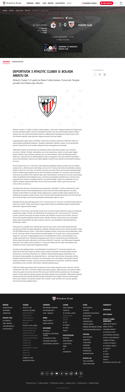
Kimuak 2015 (26, 355)
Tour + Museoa (48, 313)
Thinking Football (109, 340)
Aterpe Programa (89, 364)
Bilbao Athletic (27, 315)
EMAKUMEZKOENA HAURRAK (30, 348)
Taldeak (11, 10)
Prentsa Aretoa (88, 324)
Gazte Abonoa (67, 341)
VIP (64, 349)
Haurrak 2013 (27, 345)
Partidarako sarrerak (50, 307)
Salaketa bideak (94, 383)
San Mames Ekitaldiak (50, 341)
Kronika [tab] (6, 61)
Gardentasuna (87, 321)
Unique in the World (109, 324)
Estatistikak (87, 348)
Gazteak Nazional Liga (29, 330)
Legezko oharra (70, 383)
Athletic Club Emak (29, 310)
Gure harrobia (68, 307)
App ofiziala (107, 314)
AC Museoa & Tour (109, 332)
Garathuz (66, 310)
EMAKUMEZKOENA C (28, 320)
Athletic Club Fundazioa (111, 337)
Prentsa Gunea (31, 383)
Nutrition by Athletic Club (111, 362)
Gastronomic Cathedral (51, 343)
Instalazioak (87, 316)
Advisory (65, 317)
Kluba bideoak (7, 329)
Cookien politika (43, 383)
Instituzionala (87, 307)
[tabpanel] (62, 175)
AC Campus (66, 325)
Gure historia (87, 337)
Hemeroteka (7, 313)
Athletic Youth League (30, 325)
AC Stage (65, 328)
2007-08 (27, 10)
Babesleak (86, 318)
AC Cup (65, 322)
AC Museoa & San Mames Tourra (51, 334)
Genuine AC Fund (28, 358)
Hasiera (5, 10)
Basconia (25, 323)
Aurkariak (86, 345)
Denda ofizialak (48, 323)
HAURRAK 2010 (27, 343)
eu (115, 3)
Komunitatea (67, 352)
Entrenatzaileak (88, 353)
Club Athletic (67, 343)
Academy (106, 357)
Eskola (65, 330)
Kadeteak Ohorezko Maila (30, 335)
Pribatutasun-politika (57, 383)
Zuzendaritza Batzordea (91, 313)
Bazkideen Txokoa (90, 3)
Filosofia (86, 310)
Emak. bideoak (7, 323)
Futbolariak (87, 342)
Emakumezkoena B (28, 313)
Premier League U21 (28, 318)
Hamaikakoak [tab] (17, 61)
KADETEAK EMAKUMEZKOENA (30, 338)
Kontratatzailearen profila (92, 329)
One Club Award (88, 361)
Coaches (65, 320)
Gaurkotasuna (7, 307)
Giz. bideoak (6, 320)
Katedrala (46, 331)
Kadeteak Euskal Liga (29, 333)
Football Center (67, 315)
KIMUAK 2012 (26, 350)
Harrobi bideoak (8, 326)
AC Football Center (69, 313)
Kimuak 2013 (26, 352)
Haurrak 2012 (27, 340)
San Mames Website (109, 329)
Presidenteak (87, 351)
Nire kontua (107, 3)
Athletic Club (19, 10)
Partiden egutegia (28, 360)
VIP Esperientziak (48, 310)
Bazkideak (66, 338)
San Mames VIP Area (49, 338)
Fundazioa (107, 305)
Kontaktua (107, 310)
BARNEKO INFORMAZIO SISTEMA (92, 327)
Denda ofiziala (47, 320)
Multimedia (6, 310)
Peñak (65, 346)
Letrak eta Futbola (109, 343)
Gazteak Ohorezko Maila (30, 328)
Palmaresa (86, 340)
